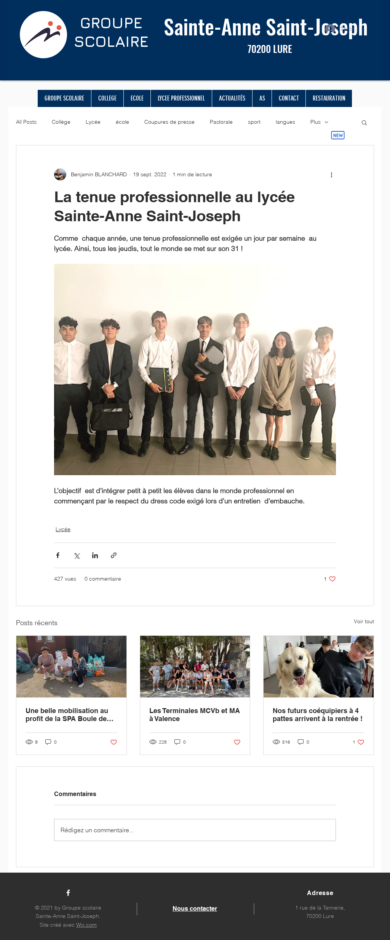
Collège (61, 121)
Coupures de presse (169, 121)
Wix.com (86, 924)
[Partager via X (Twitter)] (76, 555)
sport (254, 121)
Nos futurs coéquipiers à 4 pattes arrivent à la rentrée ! (318, 715)
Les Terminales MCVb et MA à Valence (194, 715)
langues (285, 121)
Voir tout (364, 621)
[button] (364, 122)
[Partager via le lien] (113, 555)
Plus (315, 121)
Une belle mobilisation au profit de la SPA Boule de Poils (67, 715)
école (122, 121)
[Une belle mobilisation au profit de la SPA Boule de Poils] (71, 666)
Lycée (93, 121)
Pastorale (221, 121)
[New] (337, 135)
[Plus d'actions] (331, 174)
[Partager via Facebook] (57, 555)
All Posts (26, 121)
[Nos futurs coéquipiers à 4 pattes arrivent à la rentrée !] (319, 666)
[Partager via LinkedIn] (95, 555)
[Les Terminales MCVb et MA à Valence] (195, 666)
